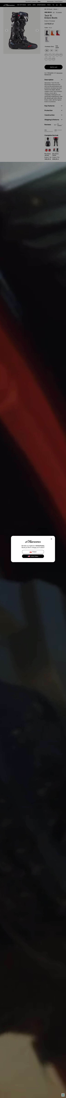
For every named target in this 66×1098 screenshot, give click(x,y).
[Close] (52, 539)
